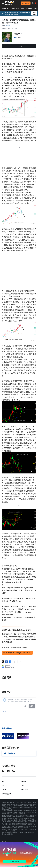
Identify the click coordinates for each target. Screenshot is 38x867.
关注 (20, 46)
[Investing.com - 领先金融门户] (9, 3)
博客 (3, 781)
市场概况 (29, 8)
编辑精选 (15, 8)
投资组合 (4, 790)
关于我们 (23, 781)
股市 (22, 8)
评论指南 (4, 711)
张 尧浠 (17, 34)
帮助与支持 (24, 790)
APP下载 (4, 785)
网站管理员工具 (7, 794)
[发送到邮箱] (20, 661)
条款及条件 (5, 841)
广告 (22, 785)
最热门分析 (6, 8)
